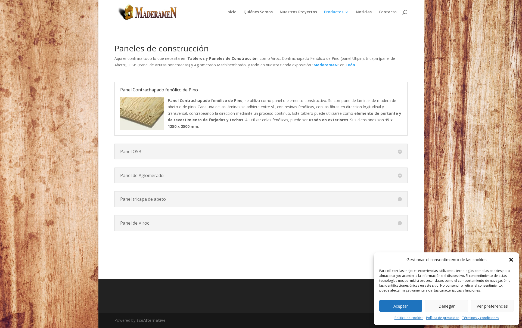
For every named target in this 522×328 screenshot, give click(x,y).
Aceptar (400, 306)
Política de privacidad (442, 317)
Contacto (388, 12)
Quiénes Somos (258, 12)
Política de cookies (408, 317)
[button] (511, 259)
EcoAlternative (151, 320)
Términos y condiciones (480, 317)
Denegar (447, 306)
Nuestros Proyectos (298, 12)
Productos (333, 12)
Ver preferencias (492, 306)
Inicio (231, 12)
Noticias (364, 12)
